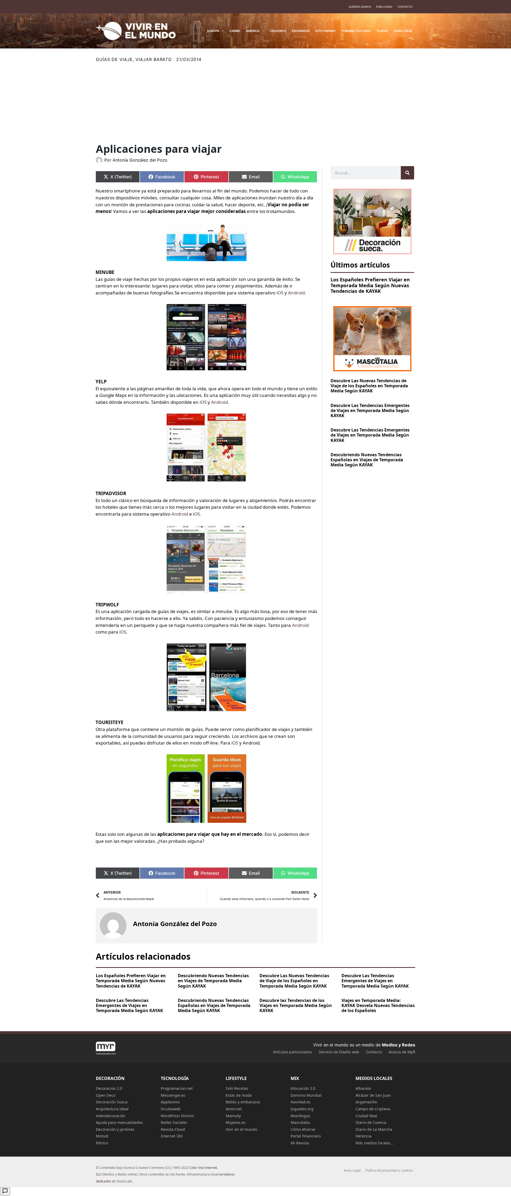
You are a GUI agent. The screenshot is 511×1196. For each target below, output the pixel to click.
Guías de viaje (114, 59)
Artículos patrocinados (292, 1052)
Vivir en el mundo (241, 1129)
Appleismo (170, 1101)
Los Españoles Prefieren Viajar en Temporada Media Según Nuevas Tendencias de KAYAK (370, 285)
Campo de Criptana (373, 1108)
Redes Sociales (174, 1122)
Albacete (363, 1088)
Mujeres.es (235, 1122)
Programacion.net (177, 1088)
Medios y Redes (398, 1044)
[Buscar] (407, 172)
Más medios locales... (375, 1142)
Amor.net (234, 1108)
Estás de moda (239, 1095)
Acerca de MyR (402, 1052)
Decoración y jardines (115, 1129)
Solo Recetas (237, 1088)
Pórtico (102, 1142)
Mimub (102, 1136)
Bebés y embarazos (243, 1101)
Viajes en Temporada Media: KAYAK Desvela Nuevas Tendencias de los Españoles (378, 1005)
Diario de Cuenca (371, 1122)
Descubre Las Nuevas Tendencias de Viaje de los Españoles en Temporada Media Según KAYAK (369, 386)
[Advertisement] (255, 103)
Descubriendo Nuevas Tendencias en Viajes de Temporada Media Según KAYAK (213, 981)
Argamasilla (366, 1101)
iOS (281, 293)
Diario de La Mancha (374, 1129)
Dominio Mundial (306, 1095)
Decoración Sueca (111, 1101)
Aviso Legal (352, 1170)
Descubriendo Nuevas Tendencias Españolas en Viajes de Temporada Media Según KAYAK (367, 460)
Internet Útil (172, 1136)
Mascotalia (300, 1122)
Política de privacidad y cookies (389, 1170)
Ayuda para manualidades (119, 1122)
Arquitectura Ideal (112, 1108)
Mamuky (233, 1115)
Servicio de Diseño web (339, 1052)
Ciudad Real (366, 1115)
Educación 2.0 (303, 1088)
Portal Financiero (306, 1136)
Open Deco (106, 1095)
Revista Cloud (173, 1129)
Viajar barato (153, 59)
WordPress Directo (177, 1115)
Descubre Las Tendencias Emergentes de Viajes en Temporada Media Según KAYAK (370, 410)
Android (179, 514)
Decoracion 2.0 (109, 1088)
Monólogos (300, 1115)
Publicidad (384, 6)
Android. (297, 293)
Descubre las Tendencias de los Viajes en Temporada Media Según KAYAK (295, 1005)
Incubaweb (171, 1108)
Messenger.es (173, 1095)
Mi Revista (300, 1142)
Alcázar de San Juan (373, 1095)
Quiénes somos (360, 6)
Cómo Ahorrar (303, 1129)
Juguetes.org (302, 1108)
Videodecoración (110, 1115)
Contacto (405, 6)
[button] (221, 31)
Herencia (364, 1136)
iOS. (197, 514)
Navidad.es (301, 1101)
